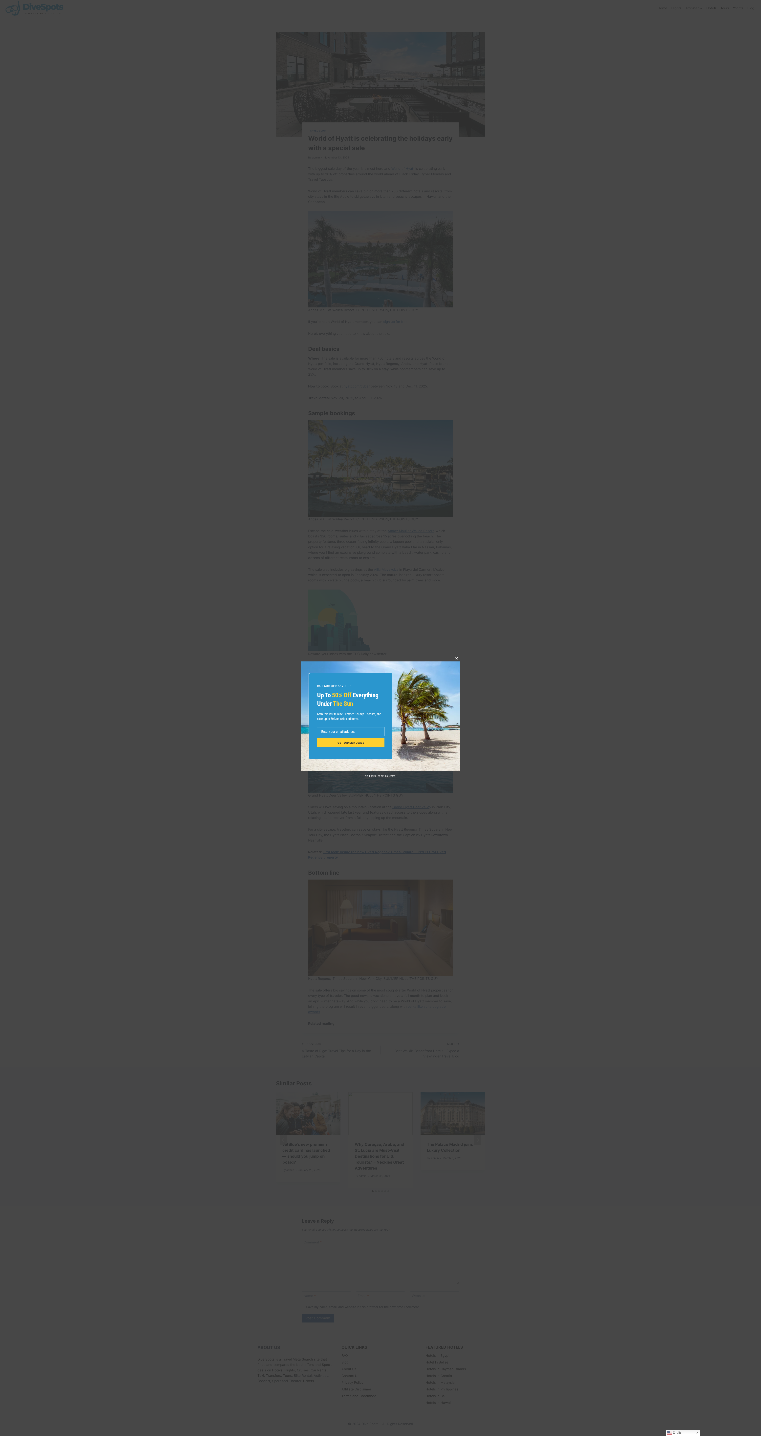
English (677, 1432)
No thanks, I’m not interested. (380, 776)
